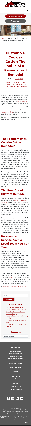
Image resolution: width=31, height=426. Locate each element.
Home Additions (15, 361)
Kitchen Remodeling (19, 84)
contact (11, 277)
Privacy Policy (16, 410)
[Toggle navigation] (27, 10)
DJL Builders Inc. (22, 102)
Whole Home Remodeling (19, 86)
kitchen (16, 200)
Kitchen (20, 287)
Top (25, 422)
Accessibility (21, 411)
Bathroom (13, 287)
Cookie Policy (14, 411)
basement (4, 202)
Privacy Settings (24, 410)
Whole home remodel (8, 289)
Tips (25, 287)
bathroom (23, 200)
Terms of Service (6, 411)
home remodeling (7, 112)
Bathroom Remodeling (13, 82)
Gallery (15, 379)
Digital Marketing (19, 417)
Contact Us (15, 386)
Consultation (16, 16)
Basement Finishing (16, 351)
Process (15, 371)
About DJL (15, 374)
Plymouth (7, 86)
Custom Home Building (15, 363)
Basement (6, 287)
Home (4, 38)
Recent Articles (15, 376)
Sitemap (27, 411)
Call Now (16, 21)
